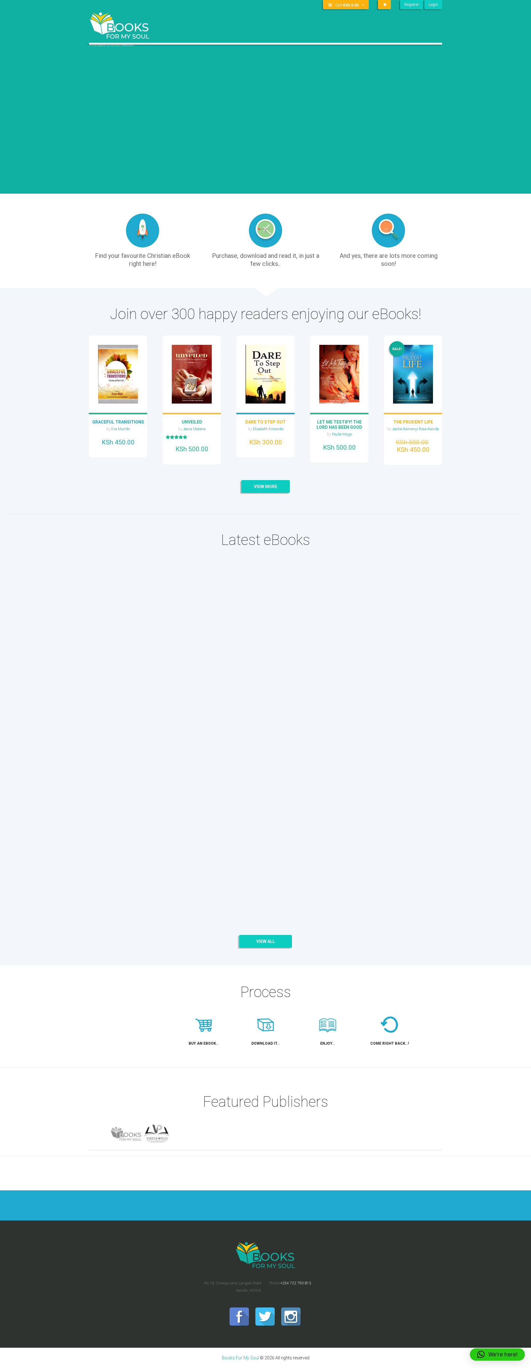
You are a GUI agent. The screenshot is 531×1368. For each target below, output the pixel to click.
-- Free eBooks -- (114, 650)
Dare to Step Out (265, 422)
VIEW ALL (265, 941)
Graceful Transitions (118, 422)
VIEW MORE (265, 486)
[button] (497, 1354)
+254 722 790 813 (295, 1283)
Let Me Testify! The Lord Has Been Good (339, 425)
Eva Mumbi (120, 429)
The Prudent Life (413, 422)
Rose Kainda (429, 429)
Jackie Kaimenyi (405, 429)
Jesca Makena (194, 429)
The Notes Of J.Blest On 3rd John (136, 628)
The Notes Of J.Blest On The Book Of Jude (136, 751)
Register (411, 4)
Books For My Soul (240, 1357)
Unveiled (192, 422)
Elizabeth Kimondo (268, 429)
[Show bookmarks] (384, 4)
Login (433, 4)
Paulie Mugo (342, 434)
